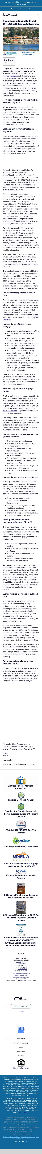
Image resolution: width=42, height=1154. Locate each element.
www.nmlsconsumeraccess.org (21, 973)
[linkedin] (16, 1141)
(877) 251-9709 (23, 970)
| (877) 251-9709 (22, 2)
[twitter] (26, 1141)
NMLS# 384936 (21, 963)
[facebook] (19, 1141)
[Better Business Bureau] (21, 1015)
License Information (21, 1068)
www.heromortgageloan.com (21, 977)
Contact (21, 1011)
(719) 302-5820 (21, 4)
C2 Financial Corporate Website (11, 1137)
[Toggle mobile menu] (38, 14)
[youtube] (23, 1141)
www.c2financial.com (21, 975)
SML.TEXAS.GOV (24, 1112)
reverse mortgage (10, 76)
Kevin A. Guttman (10, 411)
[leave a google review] (21, 1025)
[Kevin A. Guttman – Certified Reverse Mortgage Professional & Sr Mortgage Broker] (21, 1027)
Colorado (18, 962)
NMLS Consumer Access (28, 1137)
